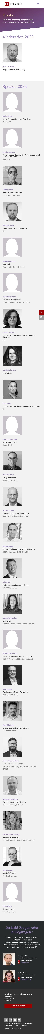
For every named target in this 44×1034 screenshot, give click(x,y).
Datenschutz (17, 1023)
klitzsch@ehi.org (26, 980)
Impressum (8, 1023)
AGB (17, 1025)
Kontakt (23, 1025)
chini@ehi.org (25, 963)
